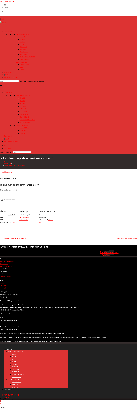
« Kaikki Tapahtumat (6, 172)
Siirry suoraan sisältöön (7, 1)
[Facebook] (4, 11)
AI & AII (22, 39)
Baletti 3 (22, 67)
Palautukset (4, 264)
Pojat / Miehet (24, 59)
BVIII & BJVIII (24, 54)
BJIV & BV (23, 47)
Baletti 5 (22, 69)
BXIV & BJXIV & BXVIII (27, 57)
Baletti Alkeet (24, 64)
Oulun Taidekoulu (21, 62)
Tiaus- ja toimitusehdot (7, 261)
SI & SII (22, 37)
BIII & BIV (23, 44)
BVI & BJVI (23, 49)
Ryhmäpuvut (8, 32)
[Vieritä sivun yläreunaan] (0, 401)
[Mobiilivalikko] (1, 85)
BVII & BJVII (24, 52)
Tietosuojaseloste (6, 266)
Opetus (14, 222)
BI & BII (22, 42)
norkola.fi (3, 288)
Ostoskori (7, 7)
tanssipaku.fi (4, 285)
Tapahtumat (8, 72)
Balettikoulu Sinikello (22, 34)
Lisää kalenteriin (9, 200)
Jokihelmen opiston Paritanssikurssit (14, 165)
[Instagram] (4, 14)
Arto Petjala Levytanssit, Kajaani (127, 238)
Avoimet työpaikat (5, 276)
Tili (5, 5)
